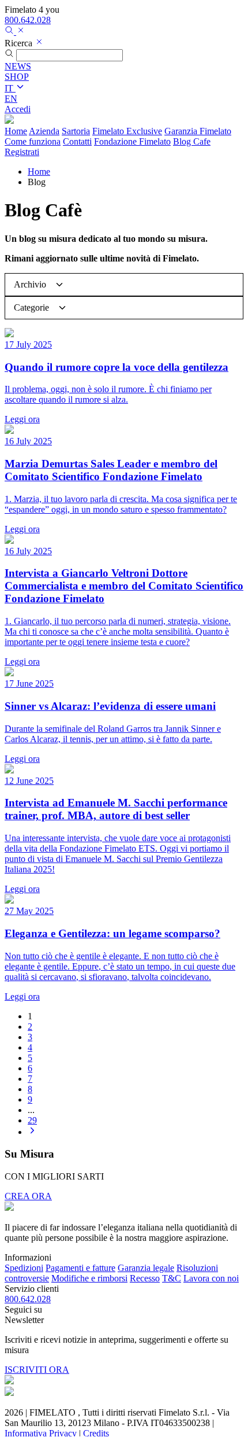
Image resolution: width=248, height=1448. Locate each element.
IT (10, 88)
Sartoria (76, 131)
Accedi (18, 109)
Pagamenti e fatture (80, 1268)
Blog (192, 141)
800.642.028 (28, 20)
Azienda (44, 131)
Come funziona (33, 141)
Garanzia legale (146, 1268)
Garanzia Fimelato (197, 131)
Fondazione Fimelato (132, 141)
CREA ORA (28, 1196)
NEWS (18, 66)
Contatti (77, 141)
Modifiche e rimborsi (89, 1278)
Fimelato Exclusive (127, 131)
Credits (96, 1433)
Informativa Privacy (41, 1433)
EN (11, 99)
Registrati (22, 152)
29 (32, 1120)
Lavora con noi (211, 1278)
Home (16, 131)
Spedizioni (24, 1268)
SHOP (17, 77)
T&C (171, 1278)
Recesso (145, 1278)
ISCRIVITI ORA (37, 1370)
